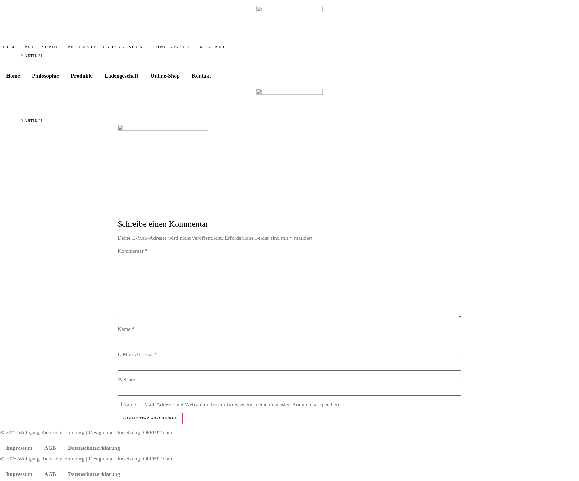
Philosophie (45, 76)
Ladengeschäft (121, 76)
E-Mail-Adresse (137, 354)
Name (126, 329)
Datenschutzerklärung (94, 448)
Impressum (19, 448)
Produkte (82, 76)
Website (126, 379)
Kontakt (201, 76)
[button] (82, 47)
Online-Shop (165, 76)
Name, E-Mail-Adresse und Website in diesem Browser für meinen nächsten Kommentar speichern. (232, 404)
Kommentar (133, 251)
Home (13, 76)
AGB (50, 448)
